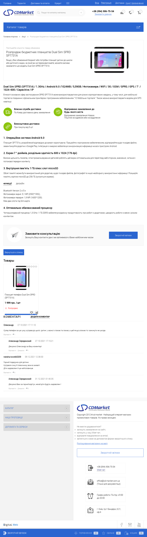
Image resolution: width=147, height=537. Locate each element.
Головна (7, 3)
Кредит (58, 3)
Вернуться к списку (14, 252)
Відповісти (7, 335)
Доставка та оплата (40, 3)
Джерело (21, 351)
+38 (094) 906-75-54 (103, 11)
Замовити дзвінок (103, 14)
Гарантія (21, 3)
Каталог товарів (16, 27)
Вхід (97, 3)
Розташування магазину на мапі (92, 443)
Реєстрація (106, 3)
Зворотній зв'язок (110, 452)
